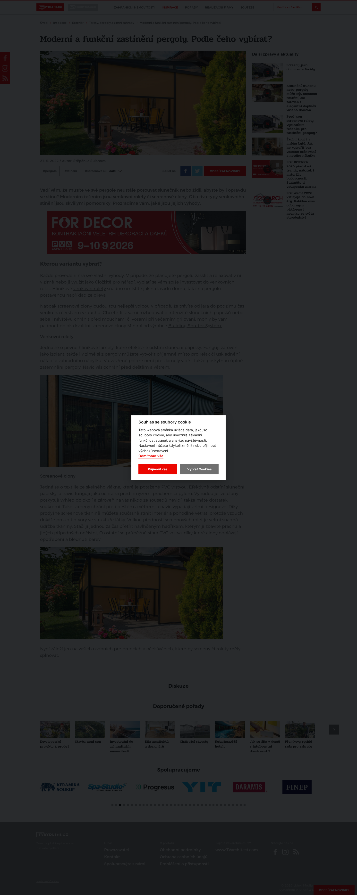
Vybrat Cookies (199, 469)
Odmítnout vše (150, 456)
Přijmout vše (157, 469)
